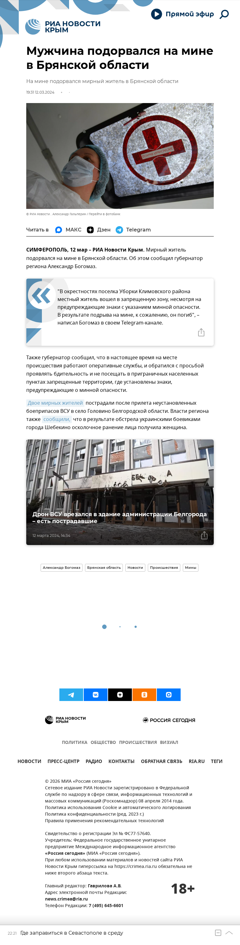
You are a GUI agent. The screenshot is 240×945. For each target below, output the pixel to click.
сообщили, (56, 419)
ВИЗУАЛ (169, 742)
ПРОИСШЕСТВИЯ (138, 742)
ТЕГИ (216, 762)
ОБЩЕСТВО (103, 742)
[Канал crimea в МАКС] (169, 694)
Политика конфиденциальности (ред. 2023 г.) (94, 814)
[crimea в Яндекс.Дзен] (120, 694)
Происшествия (164, 567)
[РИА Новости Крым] (62, 27)
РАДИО (94, 762)
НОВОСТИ (29, 762)
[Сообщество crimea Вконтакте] (96, 694)
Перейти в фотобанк (104, 214)
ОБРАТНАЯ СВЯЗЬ (161, 762)
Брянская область (104, 567)
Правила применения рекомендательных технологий (104, 821)
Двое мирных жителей (55, 403)
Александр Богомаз (61, 567)
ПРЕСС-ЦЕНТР (63, 762)
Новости (135, 567)
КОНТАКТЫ (121, 762)
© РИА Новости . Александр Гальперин (56, 214)
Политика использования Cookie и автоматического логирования (118, 808)
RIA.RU (197, 762)
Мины (190, 567)
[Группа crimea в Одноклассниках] (144, 694)
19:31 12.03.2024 (40, 92)
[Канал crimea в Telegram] (71, 694)
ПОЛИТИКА (75, 742)
